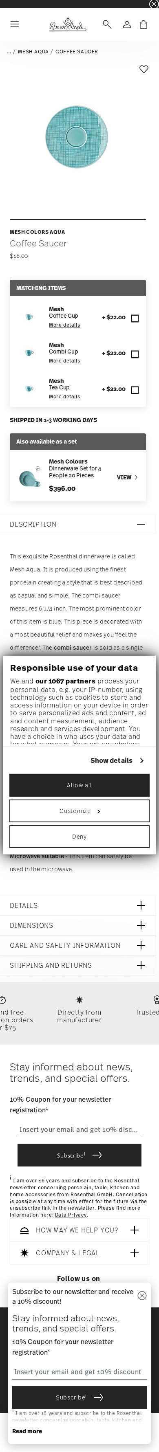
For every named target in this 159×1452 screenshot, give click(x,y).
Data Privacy (71, 1215)
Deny (79, 836)
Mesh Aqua (33, 51)
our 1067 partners (65, 681)
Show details (111, 760)
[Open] (105, 24)
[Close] (142, 1296)
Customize (75, 811)
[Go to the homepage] (67, 24)
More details (64, 325)
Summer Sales (16, 4)
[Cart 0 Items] (143, 24)
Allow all (79, 785)
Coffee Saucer (76, 51)
